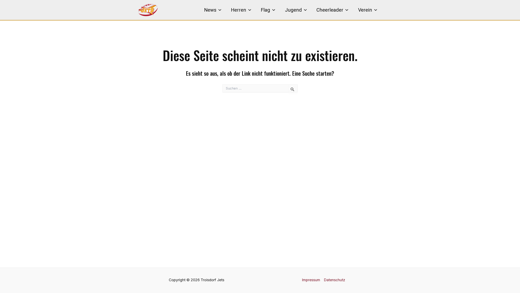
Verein (365, 10)
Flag (265, 10)
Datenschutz (334, 280)
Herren (238, 10)
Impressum (311, 280)
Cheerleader (329, 10)
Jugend (293, 10)
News (210, 10)
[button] (218, 10)
